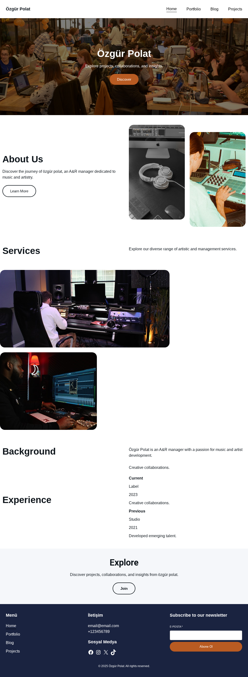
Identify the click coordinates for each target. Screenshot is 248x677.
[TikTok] (113, 652)
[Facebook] (91, 652)
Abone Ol (206, 646)
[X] (106, 652)
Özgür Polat (18, 9)
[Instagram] (98, 652)
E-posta (176, 626)
